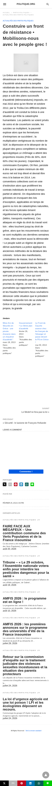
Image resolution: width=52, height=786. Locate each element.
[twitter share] (4, 484)
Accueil (6, 12)
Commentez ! (26, 471)
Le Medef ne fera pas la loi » (35, 411)
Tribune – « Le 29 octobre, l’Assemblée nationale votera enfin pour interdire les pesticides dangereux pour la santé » (26, 569)
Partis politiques (21, 12)
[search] (47, 4)
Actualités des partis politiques (18, 15)
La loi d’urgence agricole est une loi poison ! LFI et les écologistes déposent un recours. (25, 704)
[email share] (10, 484)
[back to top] (45, 775)
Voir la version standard (33, 730)
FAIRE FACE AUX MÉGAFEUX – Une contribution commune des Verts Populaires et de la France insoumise (24, 533)
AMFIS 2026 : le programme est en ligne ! (24, 600)
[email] (13, 783)
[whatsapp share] (27, 484)
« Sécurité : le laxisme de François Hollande (24, 423)
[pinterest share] (15, 484)
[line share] (32, 484)
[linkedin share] (21, 484)
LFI (38, 520)
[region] (26, 383)
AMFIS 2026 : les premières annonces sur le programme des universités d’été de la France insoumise (25, 629)
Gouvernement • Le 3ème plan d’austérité (25, 326)
